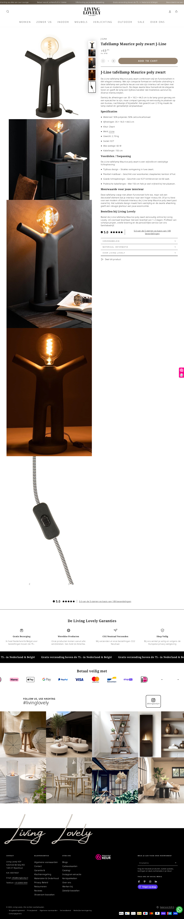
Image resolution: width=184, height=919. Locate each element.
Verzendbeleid (65, 910)
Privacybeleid (32, 910)
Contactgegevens (15, 914)
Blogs (65, 862)
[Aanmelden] (176, 863)
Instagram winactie (71, 874)
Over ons (66, 882)
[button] (7, 11)
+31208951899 (21, 882)
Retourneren (40, 886)
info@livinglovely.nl (20, 878)
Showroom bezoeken (44, 894)
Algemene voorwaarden (46, 862)
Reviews (38, 890)
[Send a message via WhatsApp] (179, 909)
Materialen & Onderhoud (46, 878)
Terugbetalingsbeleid (17, 910)
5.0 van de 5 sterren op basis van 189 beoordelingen (152, 232)
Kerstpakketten (69, 878)
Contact (38, 866)
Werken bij (67, 886)
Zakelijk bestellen (71, 890)
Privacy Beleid (41, 882)
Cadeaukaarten (69, 866)
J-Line (104, 38)
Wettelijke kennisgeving (82, 910)
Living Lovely (18, 907)
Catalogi (66, 870)
